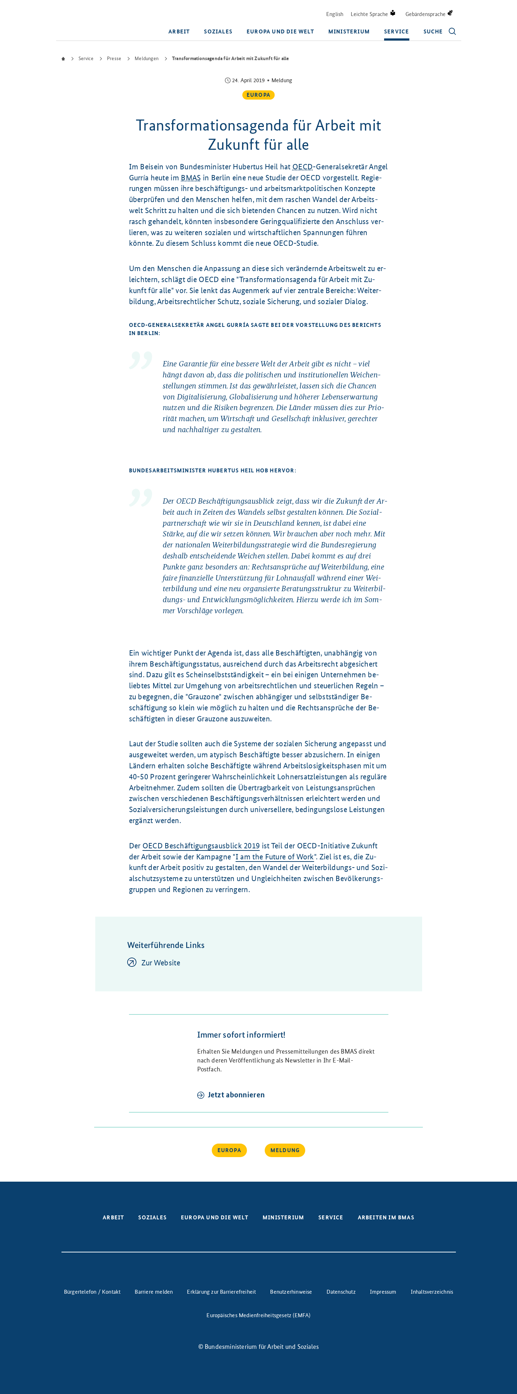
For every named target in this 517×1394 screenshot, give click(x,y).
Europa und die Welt (280, 31)
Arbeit (179, 31)
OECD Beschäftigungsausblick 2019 (201, 845)
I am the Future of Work (275, 856)
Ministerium (349, 31)
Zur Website (160, 962)
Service (396, 31)
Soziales (218, 31)
